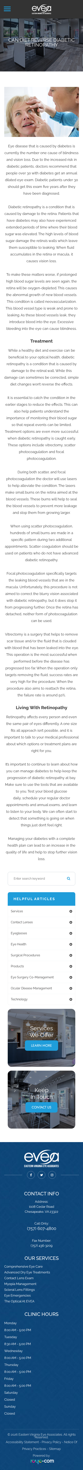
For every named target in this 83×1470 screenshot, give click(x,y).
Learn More (41, 1045)
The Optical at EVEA (19, 1301)
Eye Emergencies (17, 1295)
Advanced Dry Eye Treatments (27, 1272)
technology (19, 999)
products (17, 966)
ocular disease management (31, 988)
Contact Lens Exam (19, 1278)
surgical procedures (25, 955)
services (17, 911)
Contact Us (41, 1107)
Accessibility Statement (22, 1442)
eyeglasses (19, 933)
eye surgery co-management (32, 977)
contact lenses (22, 922)
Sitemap (55, 1449)
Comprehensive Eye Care (23, 1266)
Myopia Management (20, 1284)
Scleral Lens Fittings (19, 1290)
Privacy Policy (51, 1442)
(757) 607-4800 (41, 1228)
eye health (18, 944)
